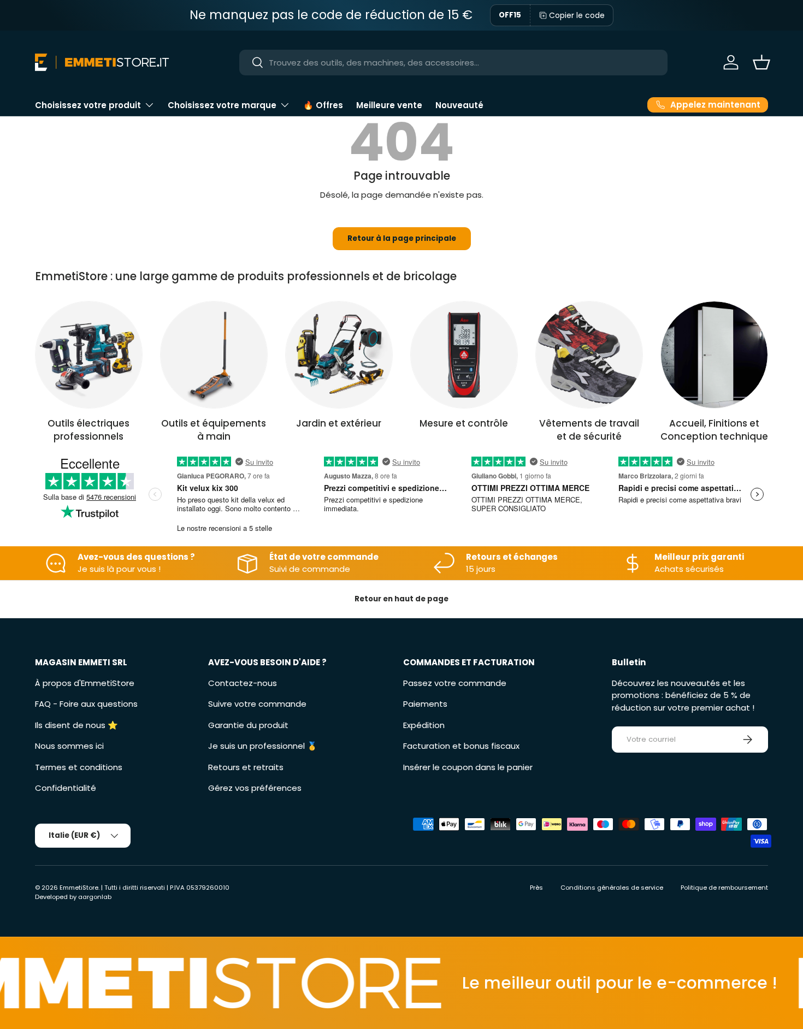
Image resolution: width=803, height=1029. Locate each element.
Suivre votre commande (257, 703)
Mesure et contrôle (464, 423)
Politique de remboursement (724, 887)
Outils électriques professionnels (88, 430)
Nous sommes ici (69, 746)
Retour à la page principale (401, 238)
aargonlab (94, 896)
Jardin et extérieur (338, 423)
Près (536, 887)
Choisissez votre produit (88, 105)
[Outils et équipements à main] (214, 354)
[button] (761, 62)
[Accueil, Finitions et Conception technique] (714, 354)
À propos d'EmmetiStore (84, 683)
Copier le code (577, 15)
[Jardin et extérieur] (339, 354)
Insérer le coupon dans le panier (468, 767)
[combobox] (453, 62)
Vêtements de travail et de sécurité (589, 430)
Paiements (425, 703)
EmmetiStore (79, 887)
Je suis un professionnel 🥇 (262, 746)
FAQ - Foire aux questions (86, 703)
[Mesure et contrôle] (464, 354)
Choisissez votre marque (222, 105)
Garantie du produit (248, 725)
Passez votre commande (454, 683)
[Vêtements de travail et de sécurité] (589, 354)
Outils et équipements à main (213, 430)
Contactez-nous (242, 683)
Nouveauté (459, 105)
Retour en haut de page (401, 599)
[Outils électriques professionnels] (89, 354)
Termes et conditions (78, 767)
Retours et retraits (246, 767)
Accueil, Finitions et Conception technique (714, 430)
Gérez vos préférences (255, 788)
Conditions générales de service (611, 887)
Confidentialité (65, 788)
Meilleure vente (389, 105)
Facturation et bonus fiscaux (461, 746)
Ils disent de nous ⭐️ (76, 725)
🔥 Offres (323, 105)
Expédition (424, 725)
